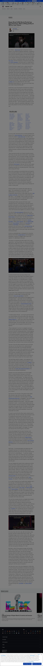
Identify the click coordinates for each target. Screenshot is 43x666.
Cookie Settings (31, 661)
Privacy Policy (32, 655)
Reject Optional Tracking (37, 663)
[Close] (41, 655)
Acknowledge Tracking (27, 663)
